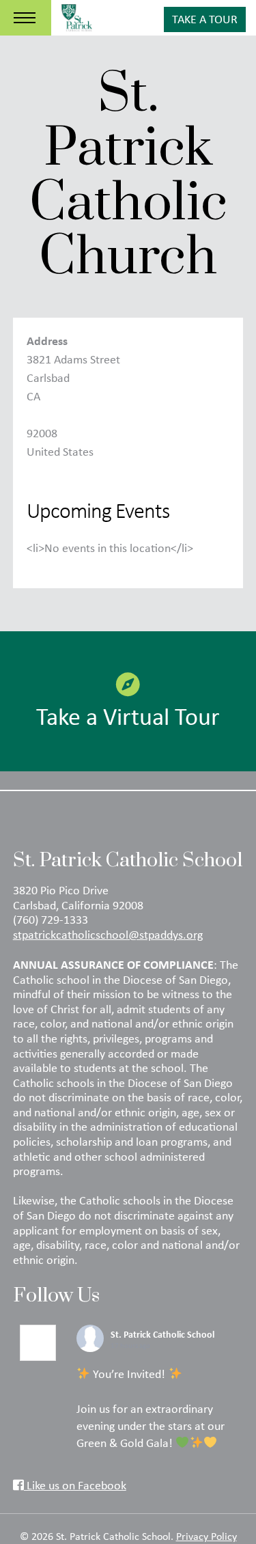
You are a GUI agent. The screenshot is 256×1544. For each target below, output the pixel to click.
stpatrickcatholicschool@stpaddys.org (108, 934)
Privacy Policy (206, 1535)
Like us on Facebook (75, 1485)
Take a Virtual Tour (128, 716)
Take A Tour (205, 19)
